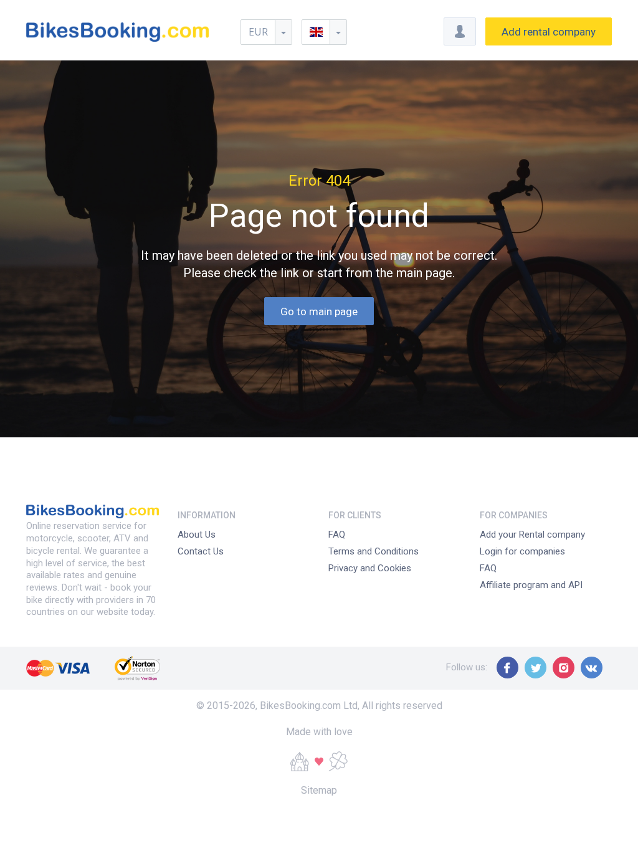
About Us (197, 534)
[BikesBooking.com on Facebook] (507, 667)
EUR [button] (258, 32)
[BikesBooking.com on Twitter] (535, 667)
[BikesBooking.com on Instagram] (563, 667)
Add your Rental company (532, 534)
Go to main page (319, 311)
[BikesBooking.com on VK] (591, 667)
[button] (324, 32)
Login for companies (522, 551)
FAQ (336, 534)
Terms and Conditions (373, 551)
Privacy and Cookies (369, 568)
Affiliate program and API (531, 585)
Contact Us (201, 551)
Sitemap (319, 790)
